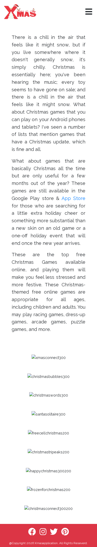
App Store (73, 198)
